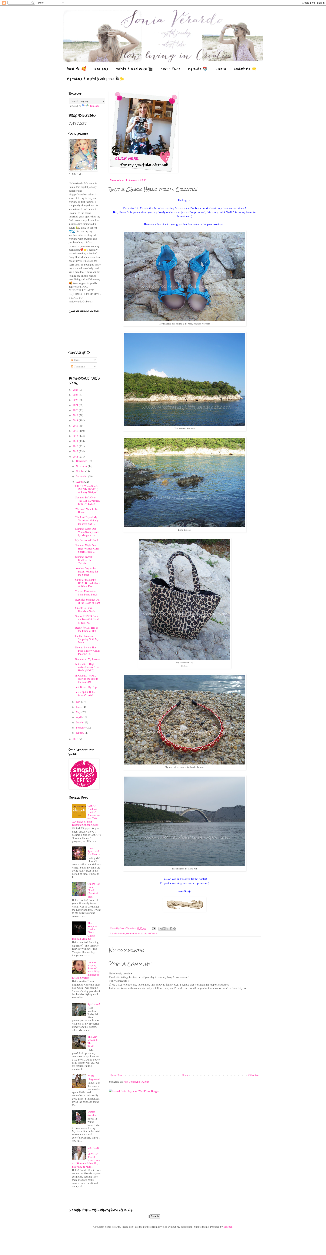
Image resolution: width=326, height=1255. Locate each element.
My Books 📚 (198, 68)
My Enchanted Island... (87, 540)
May (79, 712)
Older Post (253, 1075)
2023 (76, 394)
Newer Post (116, 1075)
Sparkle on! (94, 1004)
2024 (76, 389)
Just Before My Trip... (87, 687)
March (80, 722)
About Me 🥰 (76, 68)
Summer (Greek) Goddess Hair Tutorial (84, 560)
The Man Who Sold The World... (93, 1041)
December (82, 461)
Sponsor (220, 68)
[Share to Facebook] (171, 929)
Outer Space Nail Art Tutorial (94, 851)
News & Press (170, 68)
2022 (76, 400)
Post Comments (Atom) (136, 1081)
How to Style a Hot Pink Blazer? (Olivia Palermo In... (87, 651)
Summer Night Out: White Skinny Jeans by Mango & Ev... (87, 532)
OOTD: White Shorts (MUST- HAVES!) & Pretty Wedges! (86, 489)
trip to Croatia (150, 933)
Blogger (228, 1226)
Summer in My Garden (87, 659)
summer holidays (134, 933)
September (82, 476)
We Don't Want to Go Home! (86, 510)
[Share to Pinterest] (174, 929)
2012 (76, 451)
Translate (94, 106)
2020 (76, 410)
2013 (76, 446)
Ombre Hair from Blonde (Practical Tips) (94, 890)
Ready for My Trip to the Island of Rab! (86, 629)
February (81, 727)
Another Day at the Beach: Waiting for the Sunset (86, 571)
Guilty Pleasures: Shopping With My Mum (87, 639)
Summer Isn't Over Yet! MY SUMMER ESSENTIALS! (87, 501)
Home (185, 1075)
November (82, 466)
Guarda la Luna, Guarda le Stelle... (86, 609)
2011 (76, 456)
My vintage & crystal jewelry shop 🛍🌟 (95, 78)
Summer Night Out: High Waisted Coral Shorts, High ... (87, 548)
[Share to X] (167, 929)
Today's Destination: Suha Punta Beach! (86, 592)
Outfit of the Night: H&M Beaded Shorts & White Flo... (87, 583)
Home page (101, 68)
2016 (76, 430)
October (80, 471)
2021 (76, 405)
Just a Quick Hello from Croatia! (85, 693)
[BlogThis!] (164, 929)
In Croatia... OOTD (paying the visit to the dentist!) (86, 679)
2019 (76, 415)
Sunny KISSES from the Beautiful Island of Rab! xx (87, 619)
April (79, 717)
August (80, 481)
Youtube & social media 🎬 (134, 68)
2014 (76, 441)
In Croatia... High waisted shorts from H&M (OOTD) (87, 667)
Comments (79, 366)
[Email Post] (153, 928)
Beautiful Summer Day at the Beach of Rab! (87, 601)
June (79, 707)
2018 (76, 420)
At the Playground (94, 1077)
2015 (76, 436)
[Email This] (160, 929)
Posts (76, 360)
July (78, 701)
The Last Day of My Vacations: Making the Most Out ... (86, 520)
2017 (76, 425)
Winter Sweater (92, 1113)
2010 (76, 739)
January (80, 732)
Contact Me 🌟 (245, 68)
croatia (121, 933)
